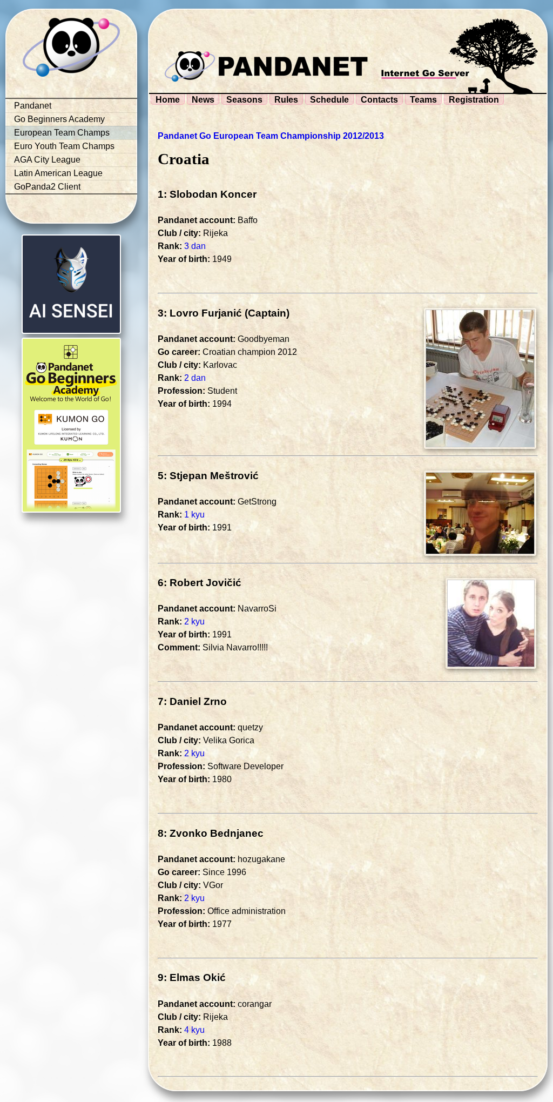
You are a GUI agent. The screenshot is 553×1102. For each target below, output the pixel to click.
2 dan (195, 377)
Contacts (379, 99)
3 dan (195, 246)
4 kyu (194, 1029)
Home (168, 99)
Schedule (329, 99)
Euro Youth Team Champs (64, 146)
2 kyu (194, 621)
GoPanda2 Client (47, 186)
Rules (286, 99)
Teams (423, 99)
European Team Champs (62, 132)
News (203, 99)
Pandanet (32, 105)
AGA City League (47, 159)
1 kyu (194, 514)
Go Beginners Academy (59, 119)
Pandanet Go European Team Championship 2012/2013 (271, 135)
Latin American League (58, 173)
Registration (474, 99)
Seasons (244, 99)
